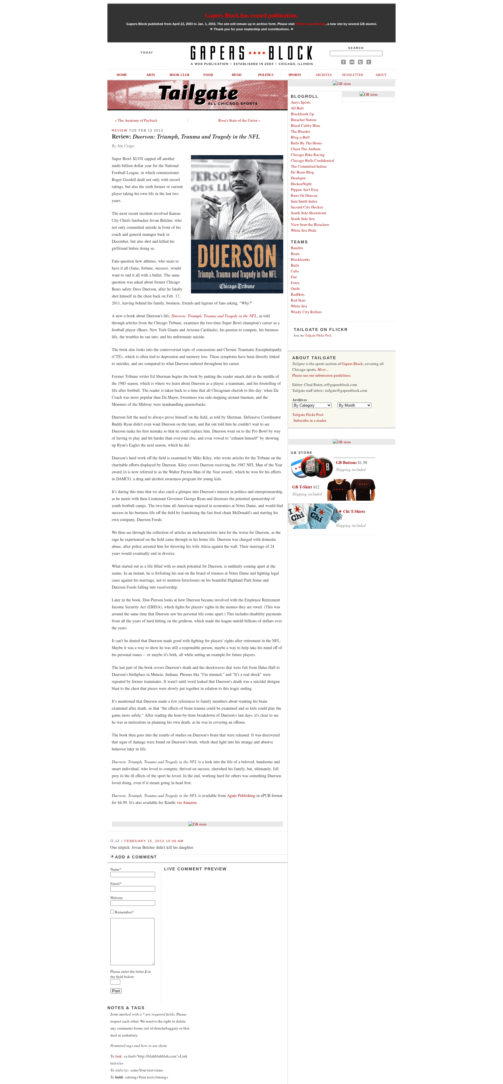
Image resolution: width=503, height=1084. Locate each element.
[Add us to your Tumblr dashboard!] (369, 63)
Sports (294, 75)
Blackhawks (300, 259)
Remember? (124, 912)
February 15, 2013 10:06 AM (154, 841)
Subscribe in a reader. (310, 420)
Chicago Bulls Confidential (312, 160)
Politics (265, 75)
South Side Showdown (308, 212)
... (323, 369)
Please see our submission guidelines (321, 375)
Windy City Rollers (306, 311)
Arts (150, 75)
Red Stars (298, 300)
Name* (115, 869)
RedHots (297, 294)
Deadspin (298, 177)
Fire (294, 276)
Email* (116, 883)
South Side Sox (303, 218)
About (381, 75)
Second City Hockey (307, 207)
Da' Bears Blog (302, 172)
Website (116, 897)
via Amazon (186, 802)
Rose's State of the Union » (239, 120)
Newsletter (352, 75)
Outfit (295, 288)
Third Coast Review (310, 24)
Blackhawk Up (302, 113)
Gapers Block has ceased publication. (251, 15)
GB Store (301, 452)
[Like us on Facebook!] (343, 63)
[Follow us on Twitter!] (360, 63)
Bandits (297, 247)
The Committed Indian (309, 166)
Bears (295, 253)
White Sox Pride (303, 230)
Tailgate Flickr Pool (318, 335)
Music (237, 75)
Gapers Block (352, 363)
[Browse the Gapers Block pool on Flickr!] (352, 63)
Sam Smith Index (304, 201)
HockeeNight (301, 183)
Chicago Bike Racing (308, 154)
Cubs (295, 271)
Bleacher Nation (303, 119)
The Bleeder (300, 131)
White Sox (299, 306)
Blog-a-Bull (300, 137)
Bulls (295, 265)
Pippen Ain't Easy (305, 189)
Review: (186, 136)
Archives (324, 75)
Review (119, 130)
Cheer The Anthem (305, 148)
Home (122, 75)
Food (208, 75)
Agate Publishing (241, 795)
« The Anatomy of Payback (136, 120)
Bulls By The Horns (306, 143)
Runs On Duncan (304, 195)
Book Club (179, 75)
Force (295, 282)
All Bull (297, 108)
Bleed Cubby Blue (305, 125)
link (118, 1056)
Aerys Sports (301, 102)
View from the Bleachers (310, 224)
